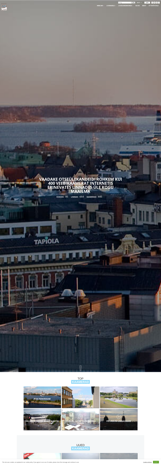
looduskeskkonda (125, 6)
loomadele (110, 6)
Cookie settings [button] (147, 462)
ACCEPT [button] (156, 462)
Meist (144, 6)
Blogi (138, 6)
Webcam (100, 6)
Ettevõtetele (153, 6)
